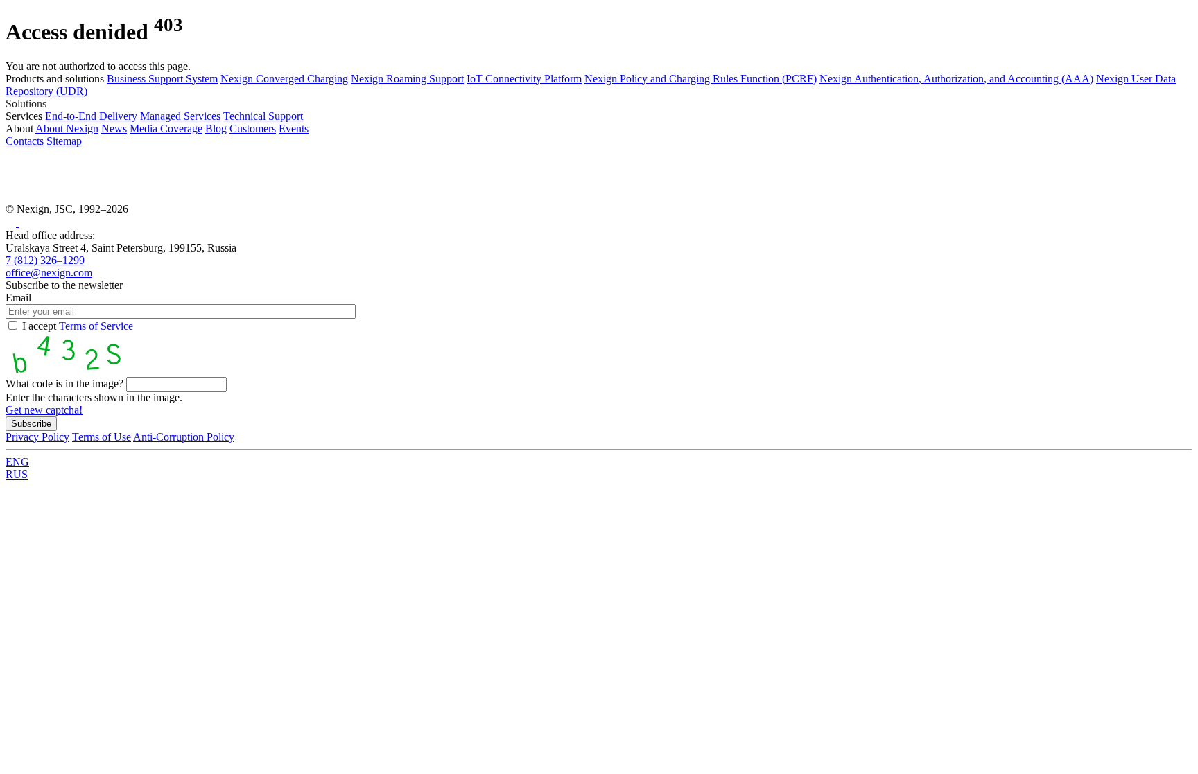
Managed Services (180, 116)
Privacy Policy (37, 437)
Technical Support (263, 116)
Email (18, 298)
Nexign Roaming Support (407, 79)
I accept (77, 326)
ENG (17, 462)
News (114, 128)
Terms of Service (96, 326)
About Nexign (66, 128)
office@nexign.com (49, 273)
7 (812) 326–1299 (45, 260)
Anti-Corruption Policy (183, 437)
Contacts (25, 141)
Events (294, 128)
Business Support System (162, 79)
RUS (17, 474)
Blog (216, 128)
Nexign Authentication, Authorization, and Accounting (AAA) (956, 79)
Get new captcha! (44, 410)
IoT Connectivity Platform (524, 79)
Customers (252, 128)
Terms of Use (101, 437)
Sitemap (64, 141)
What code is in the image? (64, 383)
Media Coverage (166, 128)
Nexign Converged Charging (284, 79)
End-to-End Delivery (91, 116)
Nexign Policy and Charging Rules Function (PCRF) (700, 79)
